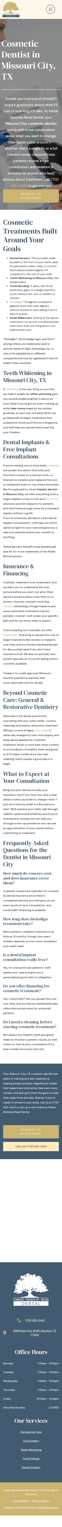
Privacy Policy (40, 1501)
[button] (52, 9)
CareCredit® (11, 635)
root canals (42, 730)
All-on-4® (52, 499)
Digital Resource (48, 1507)
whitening (12, 389)
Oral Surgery (31, 1441)
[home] (10, 9)
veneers (8, 606)
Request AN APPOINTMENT (31, 196)
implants (53, 465)
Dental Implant (31, 1467)
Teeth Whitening (31, 1450)
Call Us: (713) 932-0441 (31, 1146)
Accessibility (21, 1501)
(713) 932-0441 (35, 1320)
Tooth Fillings (31, 1458)
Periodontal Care (31, 1432)
